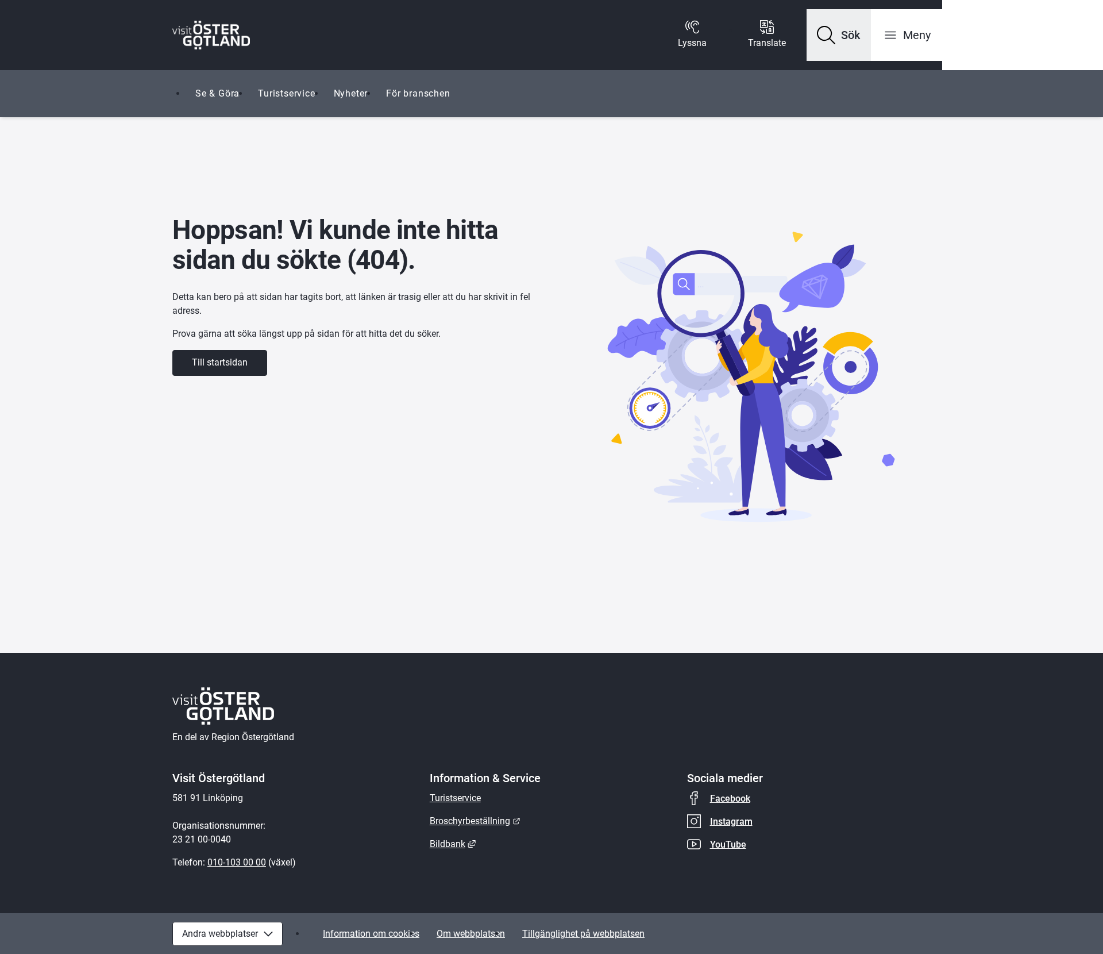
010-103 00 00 (236, 862)
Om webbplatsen (471, 933)
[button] (839, 35)
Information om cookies (371, 933)
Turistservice (286, 93)
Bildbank (453, 843)
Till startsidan (220, 362)
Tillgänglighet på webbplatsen (583, 933)
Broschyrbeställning (475, 820)
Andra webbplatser (220, 933)
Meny (917, 35)
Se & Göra (217, 93)
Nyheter (351, 93)
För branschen (418, 93)
